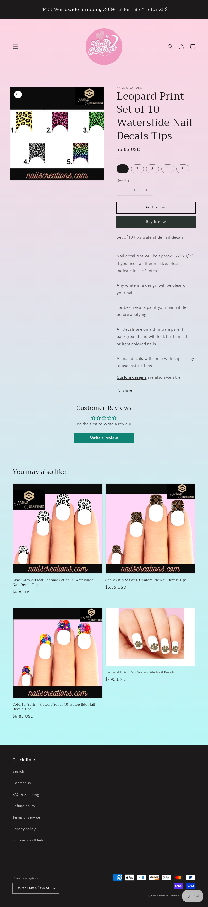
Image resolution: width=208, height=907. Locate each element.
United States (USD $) (32, 888)
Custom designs (131, 377)
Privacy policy (24, 829)
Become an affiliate (28, 840)
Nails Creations (160, 895)
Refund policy (24, 806)
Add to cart (156, 207)
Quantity (123, 180)
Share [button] (127, 390)
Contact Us (22, 783)
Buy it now (156, 222)
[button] (15, 46)
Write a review (104, 438)
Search (18, 772)
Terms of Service (26, 818)
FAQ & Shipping (26, 795)
